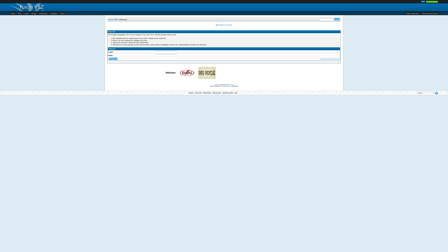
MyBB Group (229, 85)
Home (13, 13)
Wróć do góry (207, 93)
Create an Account (432, 1)
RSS (236, 93)
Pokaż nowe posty (412, 13)
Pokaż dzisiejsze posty (430, 13)
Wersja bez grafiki (228, 93)
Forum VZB (112, 19)
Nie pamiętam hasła (333, 59)
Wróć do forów (217, 93)
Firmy (20, 13)
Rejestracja (324, 59)
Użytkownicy (43, 13)
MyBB (216, 85)
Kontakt (191, 93)
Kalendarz (54, 13)
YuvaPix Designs (225, 86)
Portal (27, 13)
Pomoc (62, 13)
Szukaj (34, 13)
